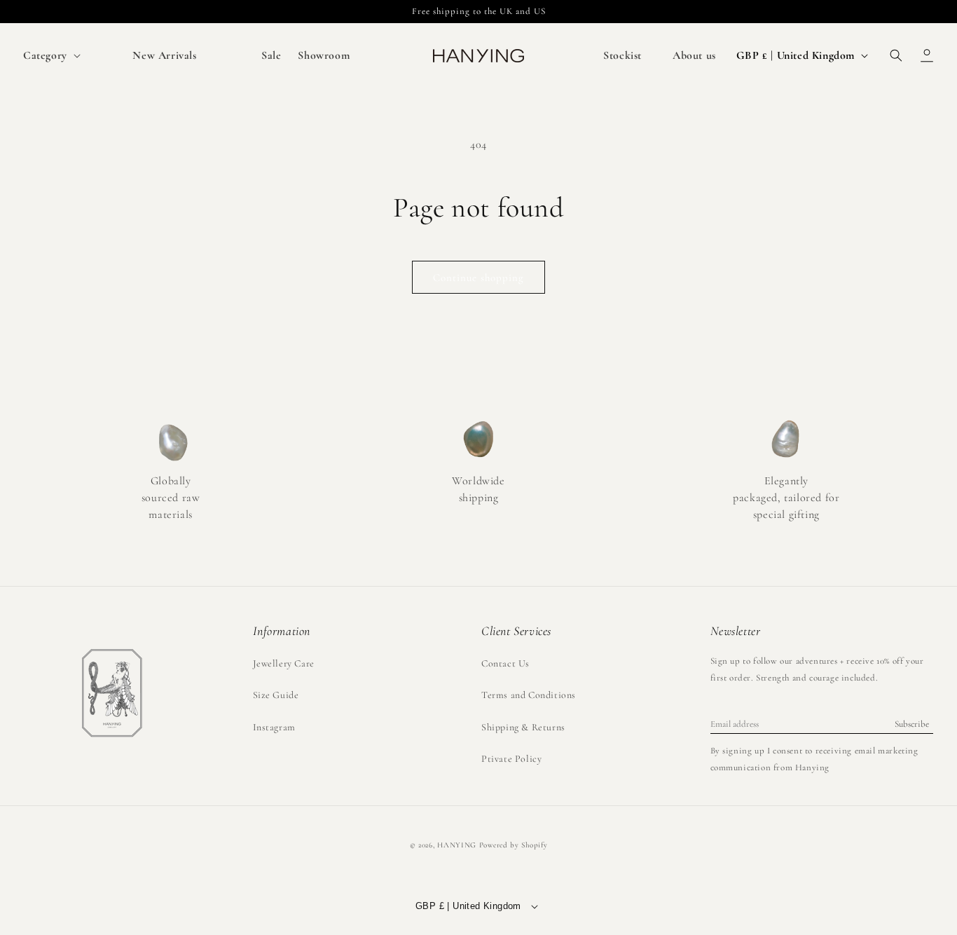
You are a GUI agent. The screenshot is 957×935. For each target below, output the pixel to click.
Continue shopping (478, 277)
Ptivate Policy (511, 759)
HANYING (456, 844)
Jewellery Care (284, 663)
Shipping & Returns (523, 727)
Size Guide (276, 695)
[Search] (896, 55)
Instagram (274, 727)
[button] (50, 55)
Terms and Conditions (528, 695)
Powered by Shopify (513, 844)
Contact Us (505, 663)
